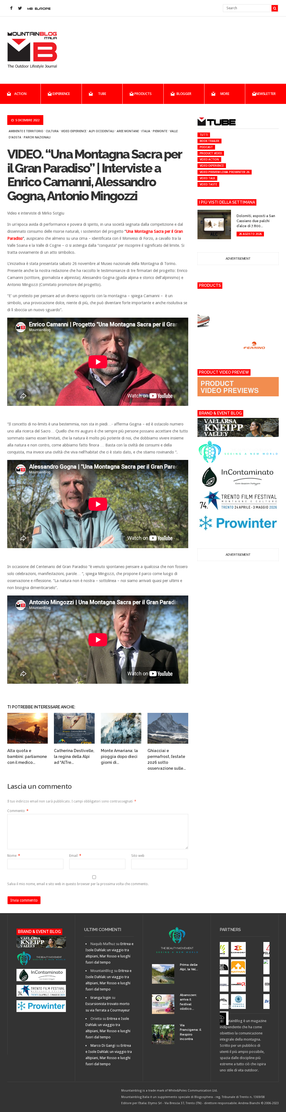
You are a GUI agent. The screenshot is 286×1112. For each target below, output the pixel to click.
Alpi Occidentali (101, 131)
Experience (61, 93)
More (224, 93)
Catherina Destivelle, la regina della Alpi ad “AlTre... (74, 756)
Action (20, 93)
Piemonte (160, 131)
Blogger (184, 93)
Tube (102, 93)
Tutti (204, 135)
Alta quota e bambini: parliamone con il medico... (27, 756)
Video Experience (73, 131)
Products (142, 93)
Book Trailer (209, 141)
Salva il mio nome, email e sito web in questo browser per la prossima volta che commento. (78, 884)
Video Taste (208, 184)
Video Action (209, 159)
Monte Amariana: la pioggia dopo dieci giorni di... (119, 756)
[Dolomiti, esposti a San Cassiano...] (240, 211)
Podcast (206, 147)
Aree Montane (128, 131)
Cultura (52, 131)
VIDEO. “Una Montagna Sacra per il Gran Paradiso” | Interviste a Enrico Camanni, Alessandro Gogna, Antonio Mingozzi (94, 175)
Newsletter (266, 93)
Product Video (211, 153)
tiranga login (100, 997)
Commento (17, 811)
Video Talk (207, 178)
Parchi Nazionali (37, 137)
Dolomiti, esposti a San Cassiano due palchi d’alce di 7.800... (256, 221)
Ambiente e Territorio (26, 131)
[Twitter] (20, 8)
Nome (13, 856)
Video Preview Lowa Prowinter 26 (224, 172)
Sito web (137, 856)
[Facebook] (11, 8)
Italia (145, 131)
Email (75, 856)
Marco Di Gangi (102, 1045)
